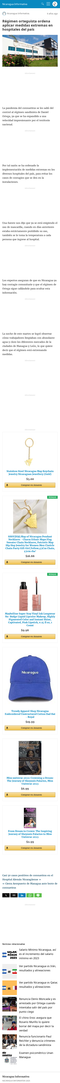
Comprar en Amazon (31, 485)
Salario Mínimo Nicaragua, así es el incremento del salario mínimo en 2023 (37, 954)
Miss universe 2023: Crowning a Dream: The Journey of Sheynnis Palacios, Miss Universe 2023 (30, 780)
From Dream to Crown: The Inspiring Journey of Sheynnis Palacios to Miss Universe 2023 (30, 834)
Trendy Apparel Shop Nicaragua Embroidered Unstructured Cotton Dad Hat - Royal (30, 714)
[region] (30, 90)
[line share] (38, 896)
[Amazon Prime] (35, 630)
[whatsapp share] (30, 896)
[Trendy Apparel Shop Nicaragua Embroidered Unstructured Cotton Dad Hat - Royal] (30, 679)
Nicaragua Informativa (14, 4)
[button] (6, 895)
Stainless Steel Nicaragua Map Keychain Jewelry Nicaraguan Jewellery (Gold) (30, 473)
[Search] (42, 4)
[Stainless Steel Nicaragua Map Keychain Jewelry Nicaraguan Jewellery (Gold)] (30, 451)
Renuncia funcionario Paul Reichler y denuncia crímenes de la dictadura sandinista (37, 1041)
